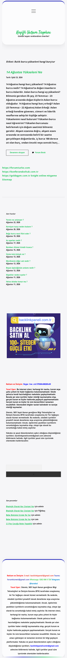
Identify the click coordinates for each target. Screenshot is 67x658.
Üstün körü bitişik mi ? (16, 254)
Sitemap (7, 179)
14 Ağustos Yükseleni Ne (24, 72)
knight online (38, 175)
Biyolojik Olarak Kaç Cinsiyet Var (20, 506)
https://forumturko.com (16, 167)
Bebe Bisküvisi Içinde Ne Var (18, 515)
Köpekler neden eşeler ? (16, 275)
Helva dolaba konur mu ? (17, 282)
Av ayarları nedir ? (14, 240)
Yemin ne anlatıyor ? (15, 220)
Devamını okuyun (19, 153)
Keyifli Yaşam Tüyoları (33, 32)
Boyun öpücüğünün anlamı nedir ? (20, 268)
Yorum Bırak (40, 152)
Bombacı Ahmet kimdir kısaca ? (19, 247)
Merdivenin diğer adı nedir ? (18, 261)
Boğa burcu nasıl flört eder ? (18, 234)
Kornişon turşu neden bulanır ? (19, 227)
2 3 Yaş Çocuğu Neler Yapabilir (19, 524)
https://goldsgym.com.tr (16, 175)
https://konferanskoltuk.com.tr (20, 171)
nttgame (52, 175)
